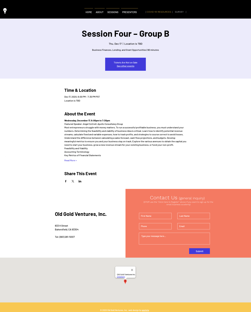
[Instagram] (5, 156)
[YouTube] (17, 156)
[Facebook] (11, 156)
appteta (145, 310)
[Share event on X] (72, 181)
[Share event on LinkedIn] (80, 181)
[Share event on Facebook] (65, 181)
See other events (125, 66)
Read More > (70, 160)
